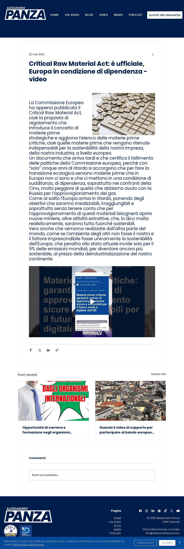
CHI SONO (115, 522)
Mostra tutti (158, 374)
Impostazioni (145, 543)
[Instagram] (146, 511)
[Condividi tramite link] (57, 350)
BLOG (117, 526)
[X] (172, 511)
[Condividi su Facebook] (30, 350)
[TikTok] (165, 511)
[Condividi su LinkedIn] (48, 350)
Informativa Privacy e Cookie (161, 529)
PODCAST (115, 533)
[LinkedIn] (153, 511)
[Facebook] (140, 511)
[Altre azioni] (153, 54)
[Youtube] (178, 511)
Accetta (167, 543)
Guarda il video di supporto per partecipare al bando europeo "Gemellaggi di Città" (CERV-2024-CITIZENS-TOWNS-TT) (129, 430)
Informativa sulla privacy (28, 544)
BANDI (117, 529)
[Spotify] (159, 511)
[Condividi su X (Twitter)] (39, 350)
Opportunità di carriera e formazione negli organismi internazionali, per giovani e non (49, 430)
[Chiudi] (180, 543)
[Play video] (92, 301)
